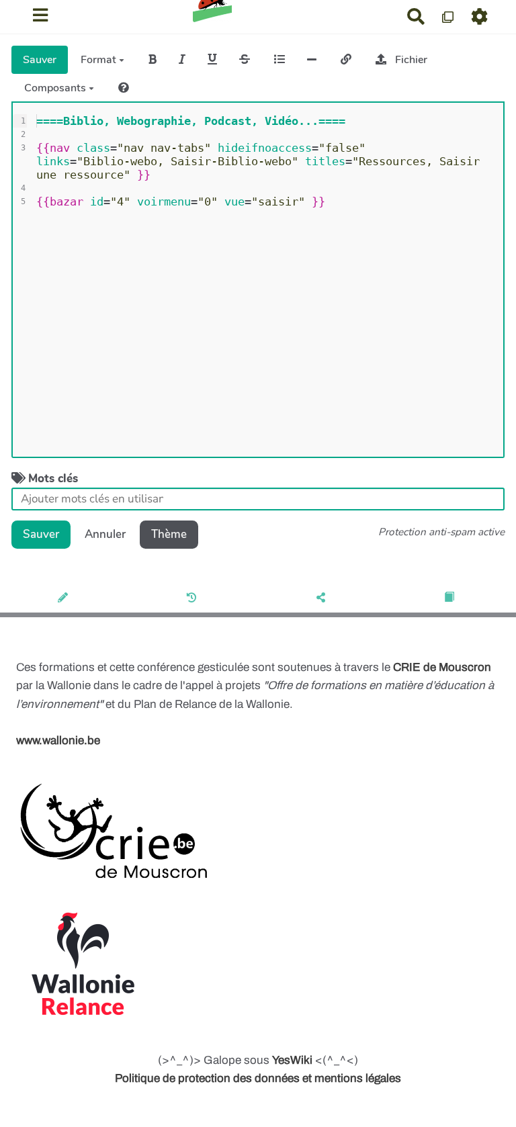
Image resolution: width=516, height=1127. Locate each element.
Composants (56, 88)
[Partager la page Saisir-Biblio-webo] (323, 598)
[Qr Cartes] (448, 16)
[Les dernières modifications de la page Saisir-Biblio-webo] (193, 598)
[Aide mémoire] (123, 88)
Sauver (39, 59)
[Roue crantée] (480, 16)
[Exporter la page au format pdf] (451, 598)
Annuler (105, 534)
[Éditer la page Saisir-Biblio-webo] (64, 598)
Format (100, 59)
